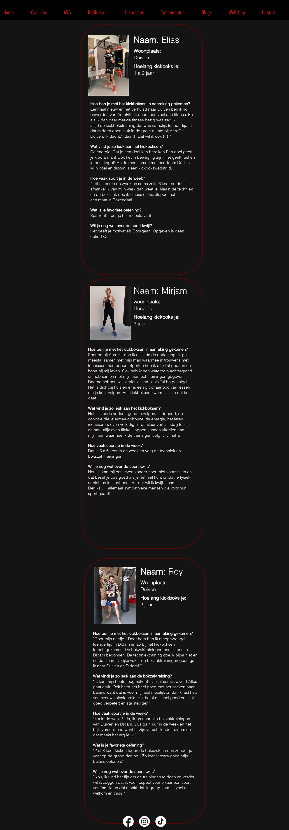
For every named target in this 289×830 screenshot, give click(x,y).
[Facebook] (128, 821)
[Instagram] (144, 821)
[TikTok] (160, 821)
